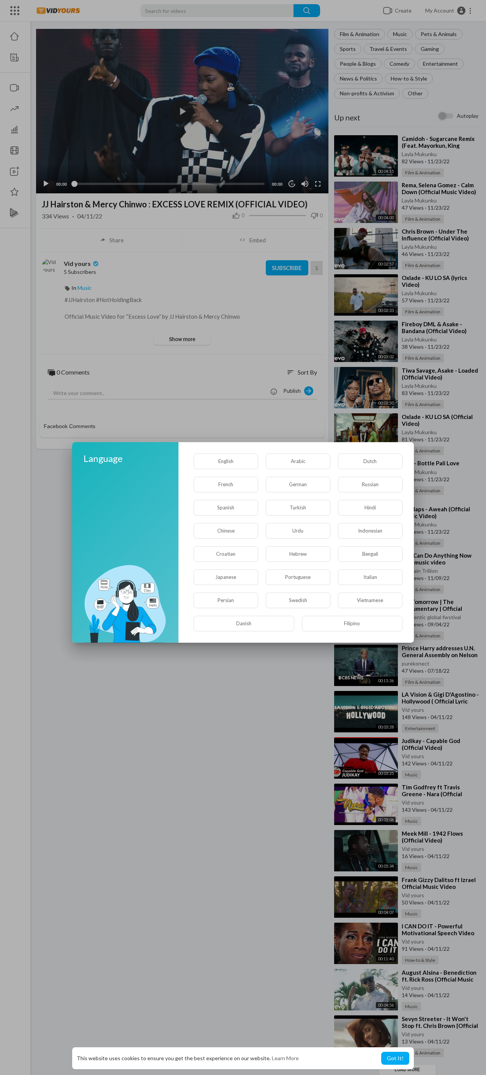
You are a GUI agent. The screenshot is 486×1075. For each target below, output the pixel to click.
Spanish (225, 507)
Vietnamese (370, 600)
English (226, 461)
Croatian (225, 554)
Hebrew (298, 554)
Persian (226, 600)
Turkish (298, 507)
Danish (243, 623)
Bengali (370, 554)
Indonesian (370, 531)
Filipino (352, 623)
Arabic (298, 461)
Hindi (370, 507)
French (225, 484)
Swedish (298, 600)
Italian (370, 577)
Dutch (370, 461)
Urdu (297, 531)
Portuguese (298, 577)
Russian (370, 484)
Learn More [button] (285, 1058)
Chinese (226, 531)
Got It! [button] (395, 1058)
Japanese (225, 577)
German (298, 484)
